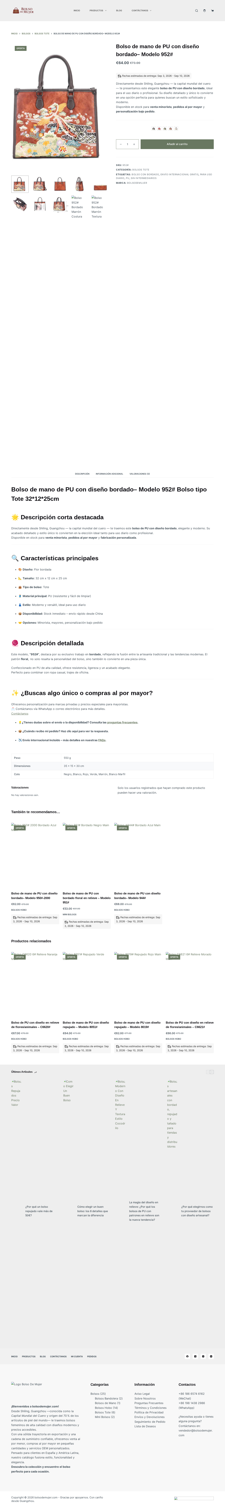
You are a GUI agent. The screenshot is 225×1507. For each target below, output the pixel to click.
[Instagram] (203, 1356)
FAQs (101, 740)
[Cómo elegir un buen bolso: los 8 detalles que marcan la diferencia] (68, 1211)
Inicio (77, 10)
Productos (96, 10)
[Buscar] (196, 10)
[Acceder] (204, 10)
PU (127, 178)
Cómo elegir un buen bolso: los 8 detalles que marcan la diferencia (92, 1211)
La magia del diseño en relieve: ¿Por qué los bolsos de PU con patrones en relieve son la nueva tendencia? (144, 1211)
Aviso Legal (142, 1393)
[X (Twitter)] (195, 1356)
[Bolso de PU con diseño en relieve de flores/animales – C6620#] (35, 984)
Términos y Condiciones (150, 1408)
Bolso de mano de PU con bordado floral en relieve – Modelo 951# (87, 898)
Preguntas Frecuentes (148, 1403)
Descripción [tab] (82, 473)
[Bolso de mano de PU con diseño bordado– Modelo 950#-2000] (35, 855)
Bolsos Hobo (19, 910)
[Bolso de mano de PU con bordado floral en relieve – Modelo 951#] (87, 855)
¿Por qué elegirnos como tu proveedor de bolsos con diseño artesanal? (197, 1211)
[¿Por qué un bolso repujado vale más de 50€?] (16, 1211)
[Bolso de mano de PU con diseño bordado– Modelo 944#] (138, 855)
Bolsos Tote (140, 169)
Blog (119, 10)
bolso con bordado (145, 174)
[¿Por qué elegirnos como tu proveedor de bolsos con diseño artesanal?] (172, 1211)
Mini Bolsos (69, 914)
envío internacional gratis (179, 174)
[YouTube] (211, 1356)
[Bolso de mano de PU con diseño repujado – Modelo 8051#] (87, 984)
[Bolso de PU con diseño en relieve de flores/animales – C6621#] (190, 984)
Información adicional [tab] (109, 473)
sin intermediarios (144, 178)
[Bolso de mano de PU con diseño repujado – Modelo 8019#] (138, 984)
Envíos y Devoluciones (149, 1417)
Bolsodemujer (137, 182)
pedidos (92, 1356)
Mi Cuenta (77, 1356)
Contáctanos (140, 10)
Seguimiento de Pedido (149, 1421)
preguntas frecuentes (122, 722)
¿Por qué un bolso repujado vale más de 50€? (39, 1211)
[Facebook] (187, 1356)
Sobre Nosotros (145, 1398)
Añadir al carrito (177, 144)
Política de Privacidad (148, 1412)
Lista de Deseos (145, 1426)
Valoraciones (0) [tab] (140, 473)
